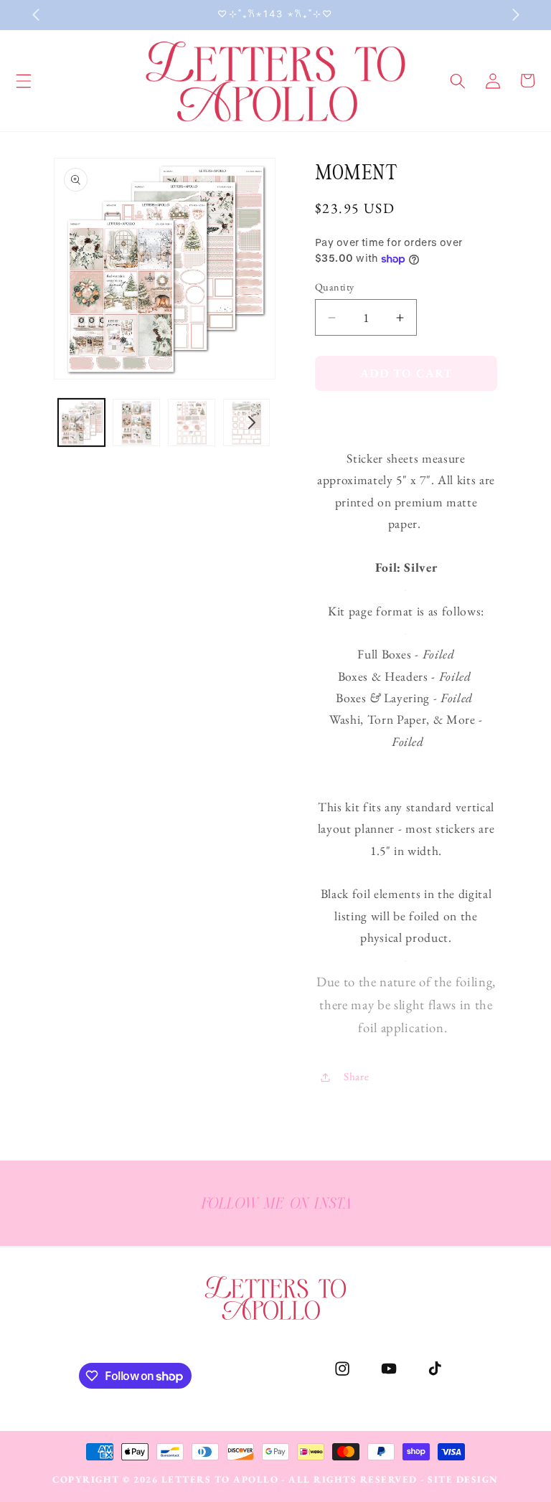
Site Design (463, 1479)
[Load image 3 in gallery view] (191, 422)
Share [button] (356, 1076)
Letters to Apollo (220, 1479)
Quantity (334, 286)
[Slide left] (77, 422)
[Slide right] (252, 422)
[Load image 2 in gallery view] (136, 422)
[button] (458, 80)
